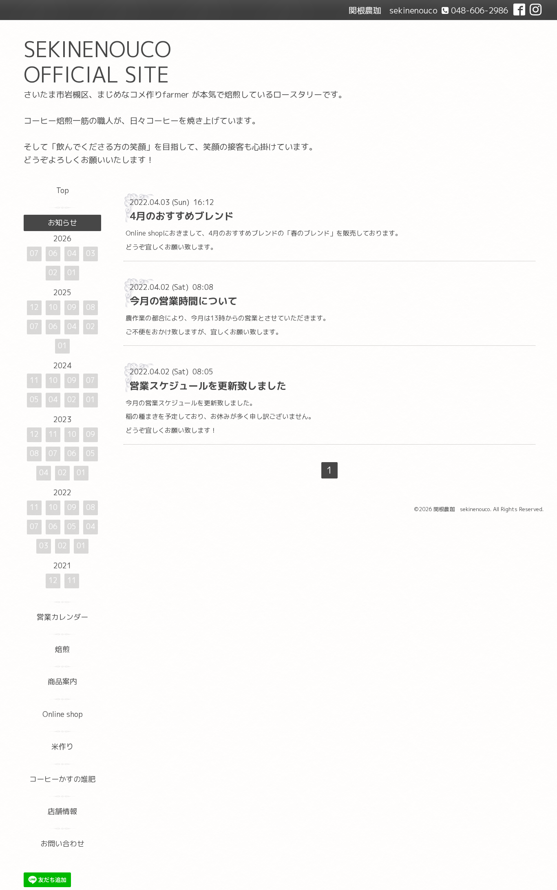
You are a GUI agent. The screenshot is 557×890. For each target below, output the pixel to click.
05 (34, 399)
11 (34, 380)
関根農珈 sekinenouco (461, 509)
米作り (62, 746)
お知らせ (62, 223)
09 (71, 307)
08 (90, 307)
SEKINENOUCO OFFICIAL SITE (97, 61)
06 (53, 253)
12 (34, 307)
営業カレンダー (62, 617)
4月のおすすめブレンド (182, 216)
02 (53, 272)
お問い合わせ (62, 844)
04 (71, 253)
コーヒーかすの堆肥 (62, 779)
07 (34, 253)
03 (90, 253)
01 (71, 272)
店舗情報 (62, 811)
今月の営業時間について (183, 301)
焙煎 (62, 649)
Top (62, 190)
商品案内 (62, 681)
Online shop (62, 714)
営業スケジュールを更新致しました (208, 386)
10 (53, 307)
